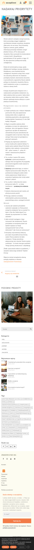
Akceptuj (5, 547)
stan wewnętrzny (8, 425)
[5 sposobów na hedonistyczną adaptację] (4, 375)
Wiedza (3, 476)
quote (20, 419)
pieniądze (5, 410)
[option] (17, 308)
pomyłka (5, 413)
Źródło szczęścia (13, 381)
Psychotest (4, 474)
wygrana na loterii (8, 433)
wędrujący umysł (22, 433)
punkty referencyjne (9, 419)
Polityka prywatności (7, 490)
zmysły (5, 436)
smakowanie (15, 422)
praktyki (4, 346)
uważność (13, 428)
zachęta (4, 349)
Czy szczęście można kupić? (16, 387)
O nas (3, 483)
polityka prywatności (9, 528)
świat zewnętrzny (15, 436)
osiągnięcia (28, 407)
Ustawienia (21, 547)
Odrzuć (13, 547)
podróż (14, 410)
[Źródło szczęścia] (4, 382)
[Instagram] (7, 446)
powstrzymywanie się (23, 413)
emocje (11, 402)
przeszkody (6, 416)
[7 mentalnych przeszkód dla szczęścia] (4, 363)
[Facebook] (3, 446)
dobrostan (28, 399)
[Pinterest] (14, 446)
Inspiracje (4, 478)
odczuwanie (5, 342)
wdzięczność (22, 428)
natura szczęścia (8, 407)
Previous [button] (2, 308)
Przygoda (15, 416)
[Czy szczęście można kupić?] (4, 388)
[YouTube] (11, 446)
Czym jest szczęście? (14, 368)
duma (4, 402)
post (12, 413)
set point (5, 422)
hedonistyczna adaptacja (10, 405)
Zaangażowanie (8, 261)
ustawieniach (20, 544)
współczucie (6, 430)
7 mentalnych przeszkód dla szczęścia (19, 362)
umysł (4, 428)
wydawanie (17, 430)
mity (3, 339)
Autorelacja (17, 261)
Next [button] (31, 308)
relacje (27, 419)
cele (20, 399)
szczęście (26, 425)
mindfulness (24, 405)
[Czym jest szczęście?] (4, 369)
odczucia (18, 407)
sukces (18, 425)
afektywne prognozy (9, 399)
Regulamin (4, 485)
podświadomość (24, 410)
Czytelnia (3, 481)
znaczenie (5, 352)
